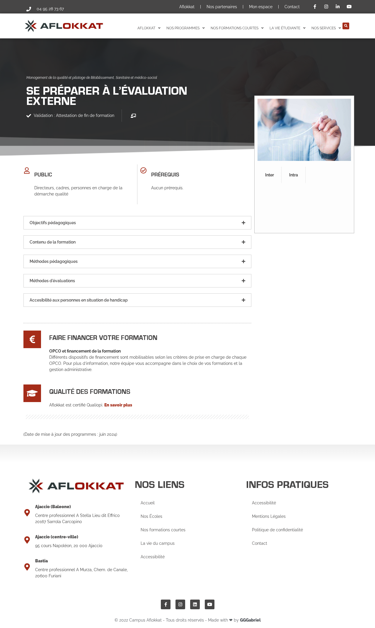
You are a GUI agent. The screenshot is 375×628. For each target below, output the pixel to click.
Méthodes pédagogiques (54, 261)
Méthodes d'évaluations (52, 280)
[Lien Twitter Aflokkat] (349, 6)
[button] (345, 26)
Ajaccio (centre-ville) (56, 537)
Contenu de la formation (53, 242)
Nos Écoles (151, 516)
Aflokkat (187, 6)
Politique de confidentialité (277, 529)
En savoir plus (118, 405)
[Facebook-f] (166, 604)
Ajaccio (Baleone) (53, 506)
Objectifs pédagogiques (53, 222)
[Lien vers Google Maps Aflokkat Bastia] (27, 567)
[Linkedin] (195, 604)
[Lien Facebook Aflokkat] (315, 6)
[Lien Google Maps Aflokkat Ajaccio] (27, 512)
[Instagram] (180, 604)
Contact (292, 6)
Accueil (148, 503)
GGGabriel (250, 620)
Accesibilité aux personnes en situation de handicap (79, 300)
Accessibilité (153, 556)
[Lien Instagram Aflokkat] (326, 6)
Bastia (41, 561)
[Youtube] (209, 604)
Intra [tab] (293, 175)
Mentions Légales (269, 516)
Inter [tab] (269, 175)
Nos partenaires (222, 6)
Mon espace (260, 6)
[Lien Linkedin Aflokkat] (338, 6)
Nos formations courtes (163, 529)
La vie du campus (158, 543)
